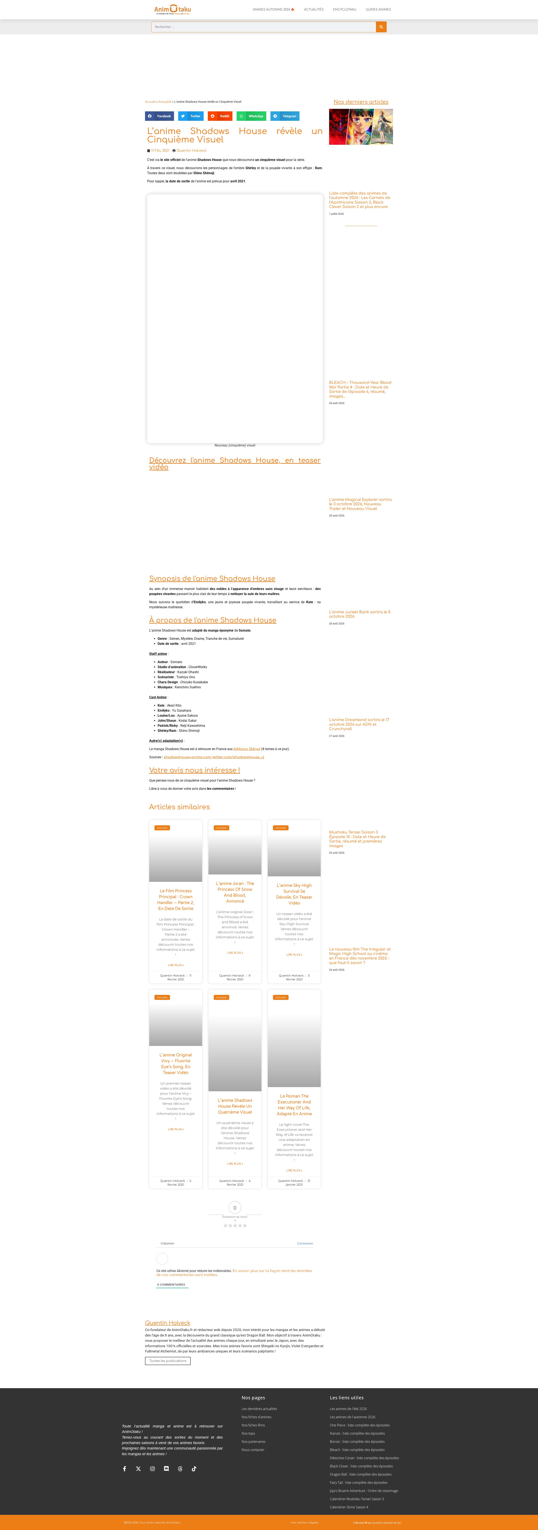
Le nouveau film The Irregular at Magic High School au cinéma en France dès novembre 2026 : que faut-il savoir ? (360, 956)
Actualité (164, 101)
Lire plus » (176, 965)
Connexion (304, 1243)
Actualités (313, 9)
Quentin (377, 1522)
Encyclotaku (344, 9)
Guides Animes (378, 9)
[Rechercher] (381, 27)
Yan (399, 1522)
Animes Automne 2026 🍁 (273, 9)
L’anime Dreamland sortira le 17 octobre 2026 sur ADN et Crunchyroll (359, 724)
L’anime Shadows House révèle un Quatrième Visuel (235, 1106)
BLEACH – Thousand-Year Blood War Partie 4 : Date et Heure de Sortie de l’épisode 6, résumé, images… (360, 389)
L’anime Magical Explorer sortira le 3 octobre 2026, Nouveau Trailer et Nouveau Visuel (360, 504)
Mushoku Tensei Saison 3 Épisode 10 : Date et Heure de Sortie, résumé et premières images (357, 839)
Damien (388, 1522)
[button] (159, 116)
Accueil (150, 101)
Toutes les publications (167, 1361)
